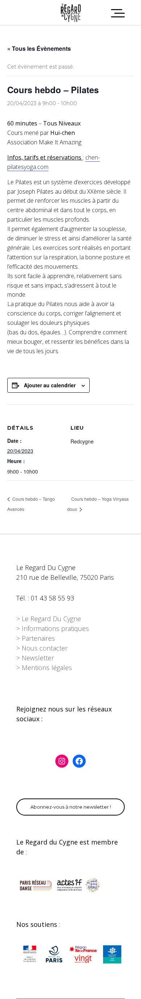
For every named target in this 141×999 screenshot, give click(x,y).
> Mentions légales (44, 667)
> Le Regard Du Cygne (48, 618)
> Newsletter (35, 657)
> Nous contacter (42, 648)
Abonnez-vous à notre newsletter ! (70, 807)
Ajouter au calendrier (50, 385)
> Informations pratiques (52, 628)
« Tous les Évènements (39, 48)
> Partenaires (35, 638)
